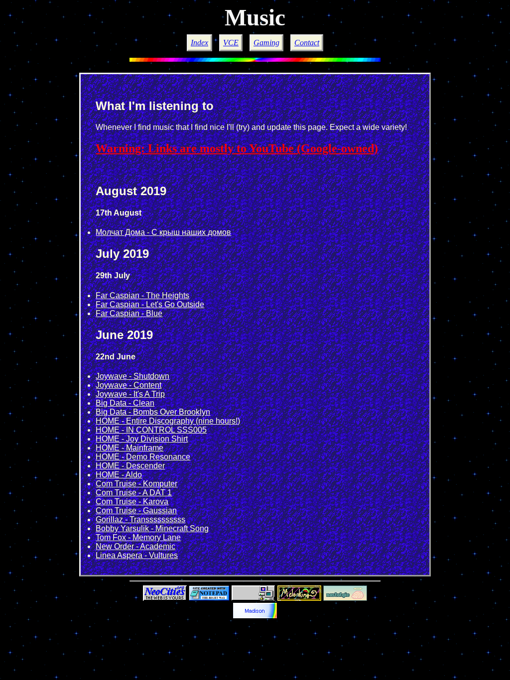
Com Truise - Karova (132, 501)
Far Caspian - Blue (129, 313)
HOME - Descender (130, 465)
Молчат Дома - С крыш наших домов (163, 232)
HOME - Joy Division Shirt (142, 439)
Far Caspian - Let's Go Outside (150, 304)
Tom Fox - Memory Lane (138, 537)
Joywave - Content (128, 385)
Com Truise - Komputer (136, 483)
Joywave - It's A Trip (130, 394)
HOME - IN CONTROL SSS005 (151, 430)
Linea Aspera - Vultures (137, 555)
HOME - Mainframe (129, 448)
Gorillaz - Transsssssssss (140, 519)
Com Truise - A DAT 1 (134, 492)
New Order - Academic (135, 546)
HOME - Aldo (119, 474)
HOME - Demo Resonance (143, 457)
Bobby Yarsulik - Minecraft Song (152, 528)
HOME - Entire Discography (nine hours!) (168, 421)
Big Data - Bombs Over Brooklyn (153, 412)
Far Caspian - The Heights (142, 295)
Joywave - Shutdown (132, 376)
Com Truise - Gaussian (136, 510)
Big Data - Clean (125, 403)
